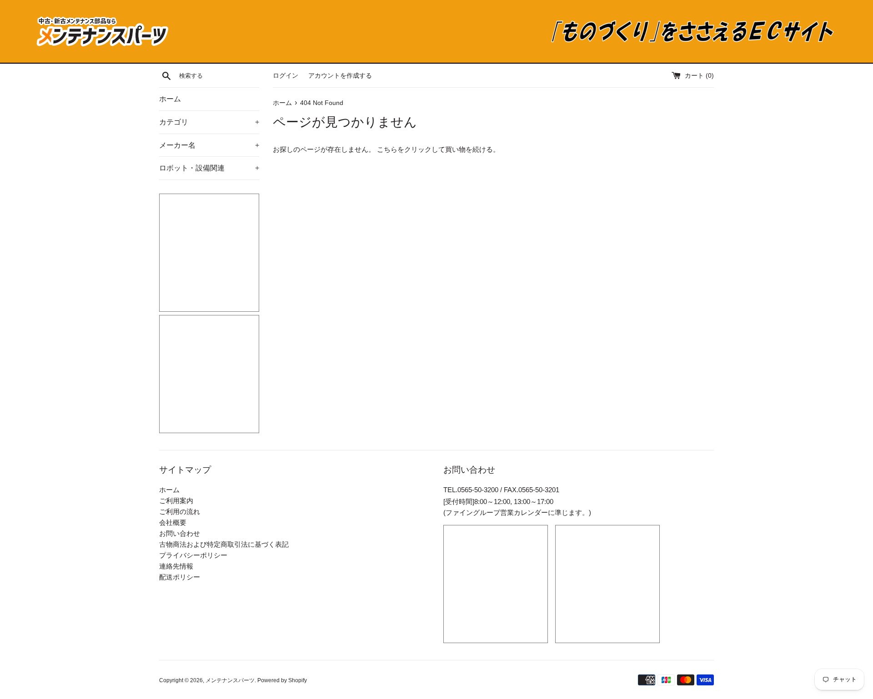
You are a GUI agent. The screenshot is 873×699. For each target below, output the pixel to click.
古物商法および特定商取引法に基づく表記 (224, 544)
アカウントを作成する (340, 75)
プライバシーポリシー (193, 555)
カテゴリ (209, 122)
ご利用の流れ (179, 511)
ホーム (170, 99)
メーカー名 (209, 145)
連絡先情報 (176, 566)
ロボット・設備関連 (209, 168)
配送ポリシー (179, 577)
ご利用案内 (176, 500)
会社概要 (172, 522)
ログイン (285, 75)
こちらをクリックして (411, 149)
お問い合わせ (179, 533)
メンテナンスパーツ (230, 680)
